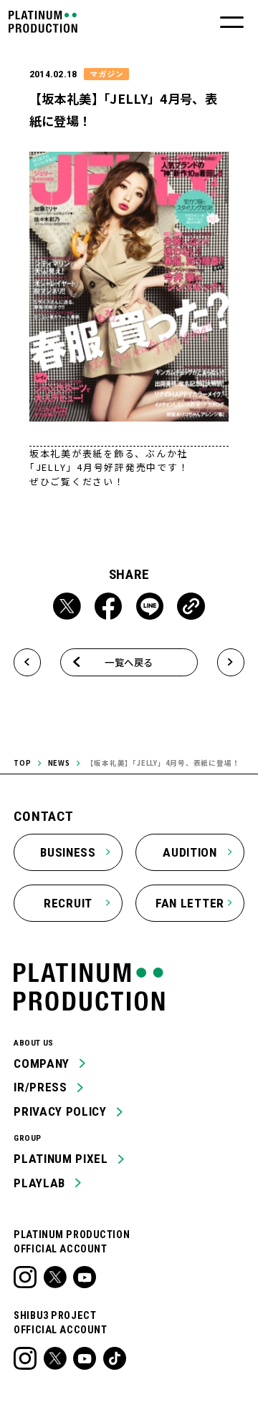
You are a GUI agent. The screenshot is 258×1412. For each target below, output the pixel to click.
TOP (22, 763)
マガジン (107, 73)
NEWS (59, 763)
